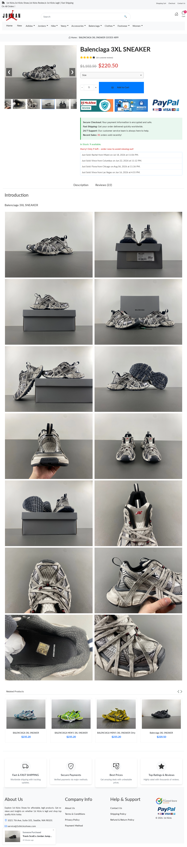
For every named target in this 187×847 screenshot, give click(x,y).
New (19, 26)
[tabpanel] (26, 721)
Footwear (122, 26)
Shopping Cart (161, 3)
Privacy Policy (72, 820)
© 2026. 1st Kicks (164, 818)
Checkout (171, 3)
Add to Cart (123, 87)
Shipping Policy (118, 814)
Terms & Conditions (75, 814)
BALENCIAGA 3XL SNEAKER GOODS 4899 (98, 38)
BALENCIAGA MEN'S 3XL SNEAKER (71, 733)
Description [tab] (80, 185)
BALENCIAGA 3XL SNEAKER (26, 733)
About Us (70, 808)
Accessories (77, 26)
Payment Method (74, 826)
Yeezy (63, 26)
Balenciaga (94, 26)
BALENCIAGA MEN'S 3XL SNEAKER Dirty (116, 733)
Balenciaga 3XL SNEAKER (21, 205)
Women (137, 26)
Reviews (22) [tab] (103, 185)
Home (9, 26)
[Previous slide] (178, 691)
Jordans (42, 26)
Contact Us (181, 3)
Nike (53, 26)
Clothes (109, 26)
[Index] (176, 14)
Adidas (29, 26)
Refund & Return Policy (122, 820)
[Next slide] (181, 691)
